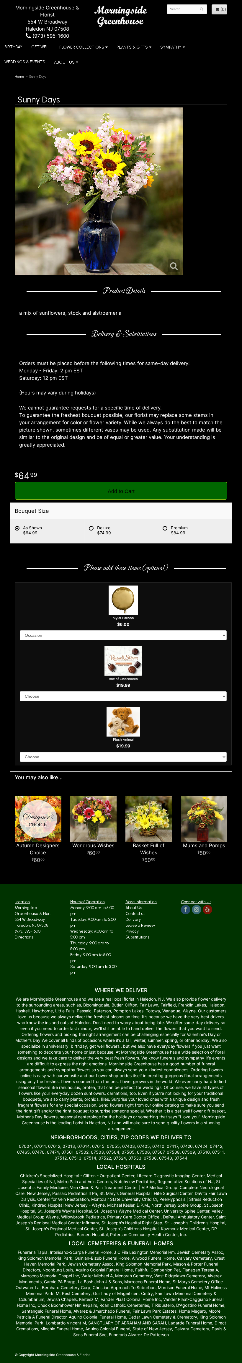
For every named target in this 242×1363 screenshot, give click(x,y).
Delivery (133, 919)
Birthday (13, 46)
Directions (24, 937)
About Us (133, 907)
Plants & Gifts (132, 47)
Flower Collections (81, 47)
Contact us (135, 913)
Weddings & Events (24, 61)
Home (19, 76)
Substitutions (137, 937)
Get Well (40, 46)
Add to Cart (121, 491)
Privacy (132, 931)
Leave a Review (140, 925)
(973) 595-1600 (50, 36)
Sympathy (171, 47)
